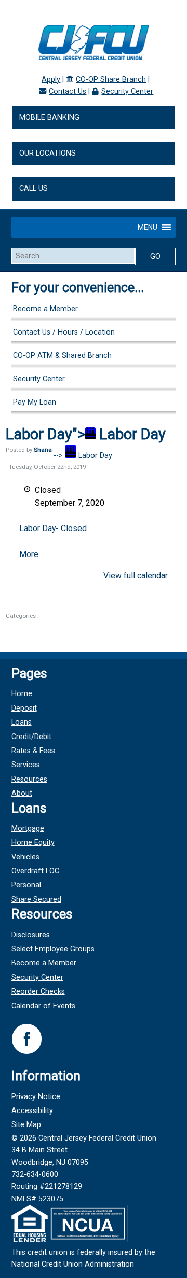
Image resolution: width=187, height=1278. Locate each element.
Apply (51, 79)
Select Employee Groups (53, 948)
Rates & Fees (33, 750)
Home (21, 693)
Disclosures (30, 934)
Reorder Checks (38, 991)
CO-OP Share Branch (111, 79)
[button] (147, 227)
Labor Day (94, 455)
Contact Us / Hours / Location (64, 332)
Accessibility (32, 1110)
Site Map (26, 1124)
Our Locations (47, 153)
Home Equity (33, 842)
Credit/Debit (31, 736)
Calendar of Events (43, 1006)
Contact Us (67, 91)
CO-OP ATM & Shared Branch (62, 355)
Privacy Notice (35, 1096)
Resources (29, 779)
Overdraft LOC (35, 871)
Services (25, 764)
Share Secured (36, 899)
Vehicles (25, 857)
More (28, 554)
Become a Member (45, 308)
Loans (21, 722)
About (21, 793)
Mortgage (27, 828)
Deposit (24, 708)
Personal (26, 885)
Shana (43, 449)
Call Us (33, 188)
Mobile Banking (49, 117)
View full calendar (135, 575)
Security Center (127, 91)
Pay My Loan (34, 402)
